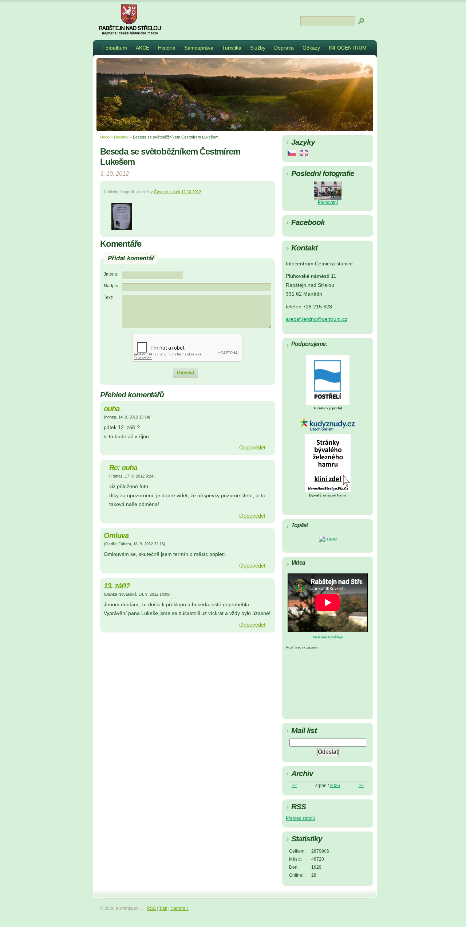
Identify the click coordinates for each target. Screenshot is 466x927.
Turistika (231, 48)
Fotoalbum (114, 48)
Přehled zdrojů (300, 818)
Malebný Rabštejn (328, 637)
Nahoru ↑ (179, 908)
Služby (257, 48)
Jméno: (111, 274)
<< (294, 785)
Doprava (284, 48)
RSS (151, 908)
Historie (166, 48)
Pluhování (328, 202)
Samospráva (198, 48)
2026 (335, 785)
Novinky (121, 137)
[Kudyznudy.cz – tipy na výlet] (327, 429)
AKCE (142, 48)
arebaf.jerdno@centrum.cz (316, 319)
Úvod (105, 137)
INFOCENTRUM (348, 48)
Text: (108, 297)
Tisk (163, 908)
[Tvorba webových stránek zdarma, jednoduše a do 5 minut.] (142, 909)
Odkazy (311, 48)
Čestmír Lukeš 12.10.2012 (177, 192)
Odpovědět (252, 447)
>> (361, 785)
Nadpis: (111, 285)
